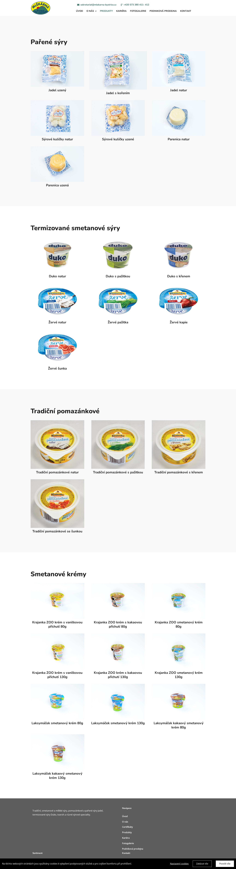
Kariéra (126, 837)
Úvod (125, 816)
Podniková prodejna (132, 848)
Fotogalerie (128, 843)
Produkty (127, 832)
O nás (125, 821)
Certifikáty (127, 826)
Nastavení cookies (179, 863)
